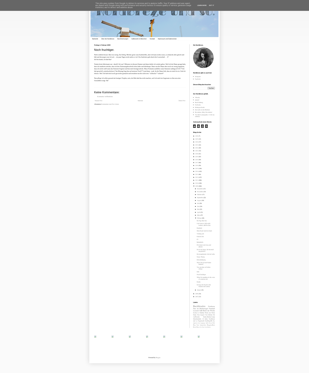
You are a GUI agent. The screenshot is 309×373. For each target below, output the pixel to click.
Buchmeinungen (122, 39)
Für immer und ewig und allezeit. (204, 246)
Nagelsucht (201, 321)
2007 (197, 296)
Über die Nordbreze (107, 39)
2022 (197, 148)
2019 (197, 156)
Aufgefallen (203, 325)
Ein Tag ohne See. (202, 221)
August (199, 200)
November (200, 191)
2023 (197, 145)
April (198, 212)
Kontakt (152, 39)
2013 (197, 174)
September (200, 197)
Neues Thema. (201, 257)
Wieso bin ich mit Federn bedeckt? (204, 263)
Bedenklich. (200, 242)
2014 (197, 171)
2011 (197, 180)
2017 (197, 162)
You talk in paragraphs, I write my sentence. (204, 115)
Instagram (198, 76)
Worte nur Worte (210, 313)
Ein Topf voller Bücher (205, 327)
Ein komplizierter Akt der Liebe (206, 254)
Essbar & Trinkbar (198, 313)
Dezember (200, 189)
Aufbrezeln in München (139, 39)
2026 (197, 136)
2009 (197, 186)
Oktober (199, 194)
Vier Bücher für (210, 315)
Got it (211, 5)
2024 (197, 142)
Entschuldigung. (201, 260)
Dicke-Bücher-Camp (209, 317)
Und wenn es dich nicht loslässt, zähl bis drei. (204, 224)
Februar (199, 218)
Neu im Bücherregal (200, 308)
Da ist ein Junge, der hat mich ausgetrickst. (205, 250)
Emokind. (199, 228)
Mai (198, 209)
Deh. (198, 272)
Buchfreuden (199, 306)
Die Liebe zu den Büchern (202, 110)
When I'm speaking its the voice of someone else (206, 278)
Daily (194, 315)
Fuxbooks (198, 105)
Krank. (199, 282)
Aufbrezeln (196, 317)
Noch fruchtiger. (201, 274)
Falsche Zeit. (200, 236)
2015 (197, 168)
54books (197, 97)
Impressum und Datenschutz (167, 39)
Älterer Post (181, 100)
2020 (197, 154)
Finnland (212, 308)
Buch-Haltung (199, 102)
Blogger (158, 357)
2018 (197, 159)
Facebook (197, 79)
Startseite (95, 39)
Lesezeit (196, 310)
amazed (197, 100)
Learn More (202, 5)
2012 (197, 177)
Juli (198, 203)
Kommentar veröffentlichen (105, 96)
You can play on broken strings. (203, 268)
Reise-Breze (196, 327)
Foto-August (200, 315)
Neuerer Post (98, 100)
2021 (197, 151)
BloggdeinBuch (211, 325)
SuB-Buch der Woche (207, 310)
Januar (199, 290)
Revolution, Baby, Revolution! (203, 112)
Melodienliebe (197, 319)
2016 (197, 165)
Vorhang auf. (200, 234)
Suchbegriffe (208, 321)
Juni (198, 206)
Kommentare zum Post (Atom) (110, 104)
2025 (197, 139)
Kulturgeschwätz (200, 107)
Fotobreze (211, 306)
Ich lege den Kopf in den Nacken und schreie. (204, 285)
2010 (197, 183)
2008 (197, 294)
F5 (197, 239)
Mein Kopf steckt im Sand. (204, 231)
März (198, 215)
